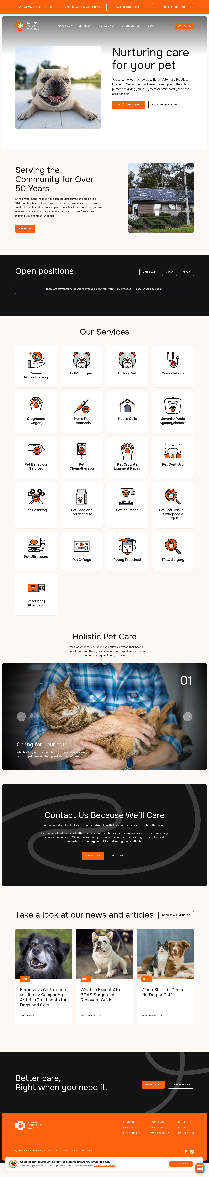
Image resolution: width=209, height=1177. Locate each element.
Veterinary (149, 272)
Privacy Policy (61, 1150)
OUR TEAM (156, 1127)
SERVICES (128, 1122)
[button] (65, 25)
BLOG (151, 26)
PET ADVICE (129, 1127)
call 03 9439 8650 (127, 7)
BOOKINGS (184, 1122)
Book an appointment (166, 104)
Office (186, 272)
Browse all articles (176, 915)
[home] (26, 26)
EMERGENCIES (130, 1133)
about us (117, 855)
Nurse (169, 272)
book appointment (173, 7)
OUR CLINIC (157, 1122)
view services (181, 1084)
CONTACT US (184, 26)
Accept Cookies (181, 1163)
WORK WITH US (159, 1133)
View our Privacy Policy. (105, 1165)
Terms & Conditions (82, 1150)
